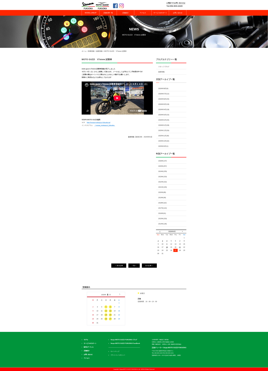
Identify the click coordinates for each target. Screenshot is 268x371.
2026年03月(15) (163, 115)
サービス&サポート (160, 13)
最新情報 (99, 51)
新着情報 (91, 51)
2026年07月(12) (163, 94)
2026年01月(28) (163, 125)
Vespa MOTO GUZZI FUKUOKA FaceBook (125, 343)
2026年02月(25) (163, 120)
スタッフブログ (163, 66)
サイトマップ (115, 351)
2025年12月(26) (163, 130)
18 (167, 247)
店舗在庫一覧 (108, 13)
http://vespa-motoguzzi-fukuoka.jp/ (98, 122)
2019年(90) (162, 197)
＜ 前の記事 (119, 265)
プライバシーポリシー (118, 355)
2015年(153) (162, 218)
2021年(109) (162, 187)
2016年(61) (162, 213)
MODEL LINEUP (90, 13)
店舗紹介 (125, 13)
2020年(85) (162, 192)
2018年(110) (162, 203)
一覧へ (134, 265)
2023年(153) (162, 176)
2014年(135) (162, 224)
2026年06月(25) (163, 99)
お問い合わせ (177, 13)
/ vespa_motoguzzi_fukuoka (105, 125)
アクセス (143, 13)
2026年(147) (162, 161)
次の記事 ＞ (149, 265)
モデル (86, 339)
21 (180, 247)
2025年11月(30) (163, 136)
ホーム (84, 51)
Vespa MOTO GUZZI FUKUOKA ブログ (124, 339)
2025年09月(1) (163, 146)
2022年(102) (162, 182)
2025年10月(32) (163, 141)
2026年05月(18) (163, 104)
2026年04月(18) (163, 109)
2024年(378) (162, 171)
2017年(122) (162, 208)
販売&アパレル (89, 347)
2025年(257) (162, 166)
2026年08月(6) (163, 88)
